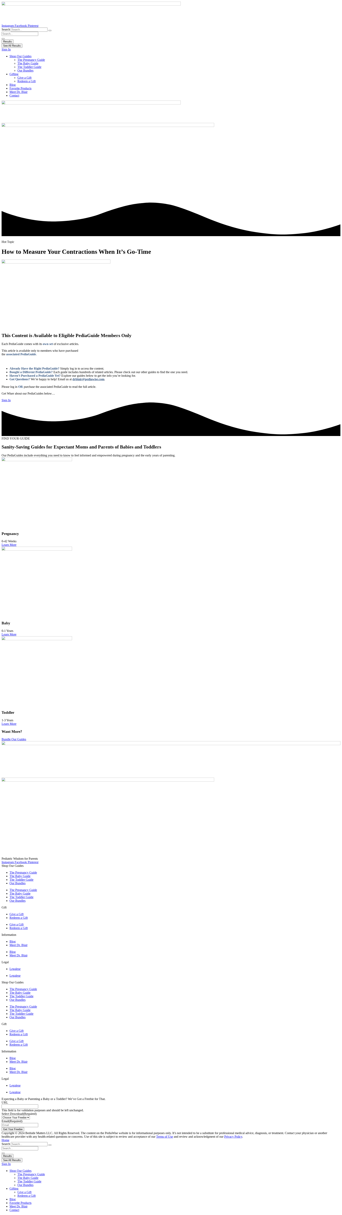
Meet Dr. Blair (19, 92)
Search (6, 29)
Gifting (14, 74)
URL (5, 1102)
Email (12, 1121)
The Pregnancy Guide (31, 59)
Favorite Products (20, 88)
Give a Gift (24, 77)
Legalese (15, 969)
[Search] (49, 30)
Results (7, 41)
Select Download (19, 1113)
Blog (13, 84)
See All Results (12, 45)
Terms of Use (164, 1136)
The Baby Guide (27, 63)
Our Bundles (25, 70)
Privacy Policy (233, 1136)
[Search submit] (3, 38)
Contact (14, 95)
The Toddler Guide (29, 67)
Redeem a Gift (26, 81)
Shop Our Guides (20, 56)
